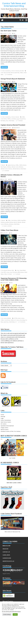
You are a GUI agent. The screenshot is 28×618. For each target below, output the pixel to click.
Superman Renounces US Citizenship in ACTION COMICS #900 (14, 279)
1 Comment (20, 120)
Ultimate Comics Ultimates (17, 167)
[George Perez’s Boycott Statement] (9, 84)
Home (2, 414)
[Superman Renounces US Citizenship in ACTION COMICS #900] (9, 285)
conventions (14, 119)
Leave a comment (8, 226)
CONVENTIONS (7, 558)
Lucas (8, 272)
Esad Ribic (23, 220)
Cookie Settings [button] (7, 614)
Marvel (12, 72)
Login (2, 418)
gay (18, 119)
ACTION (15, 318)
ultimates (11, 224)
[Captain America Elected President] (9, 130)
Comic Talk (3, 72)
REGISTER (5, 548)
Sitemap (3, 416)
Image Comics (4, 427)
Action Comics (21, 318)
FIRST (5, 272)
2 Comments (9, 74)
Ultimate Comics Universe (6, 168)
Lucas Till (12, 272)
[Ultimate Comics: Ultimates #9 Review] (9, 182)
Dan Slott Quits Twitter (9, 31)
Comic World (3, 119)
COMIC (23, 117)
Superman (6, 322)
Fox (3, 270)
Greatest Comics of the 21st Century (11, 431)
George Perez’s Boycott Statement (13, 79)
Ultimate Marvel (16, 168)
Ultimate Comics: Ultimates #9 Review (11, 176)
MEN (19, 272)
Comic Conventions (6, 70)
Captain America (11, 165)
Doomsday (22, 320)
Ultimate (9, 167)
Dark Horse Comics (6, 422)
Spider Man (16, 72)
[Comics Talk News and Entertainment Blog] (2, 20)
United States (11, 120)
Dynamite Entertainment (7, 425)
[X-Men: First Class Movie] (9, 235)
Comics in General (15, 70)
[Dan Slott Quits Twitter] (9, 36)
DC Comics (16, 320)
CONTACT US (6, 551)
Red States (3, 120)
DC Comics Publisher (6, 318)
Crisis (18, 270)
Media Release (16, 127)
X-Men (5, 274)
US (15, 322)
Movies (9, 270)
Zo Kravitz (9, 274)
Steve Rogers (3, 167)
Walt (14, 33)
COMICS (9, 119)
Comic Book (13, 220)
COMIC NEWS (6, 555)
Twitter (21, 72)
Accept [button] (15, 614)
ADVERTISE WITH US (8, 561)
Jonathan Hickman (9, 222)
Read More (4, 67)
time (7, 120)
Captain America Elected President (13, 125)
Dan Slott (22, 70)
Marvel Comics (4, 429)
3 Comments (22, 322)
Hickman (3, 222)
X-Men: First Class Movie (9, 230)
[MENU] (26, 20)
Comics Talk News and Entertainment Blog (14, 4)
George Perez (22, 119)
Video (12, 270)
